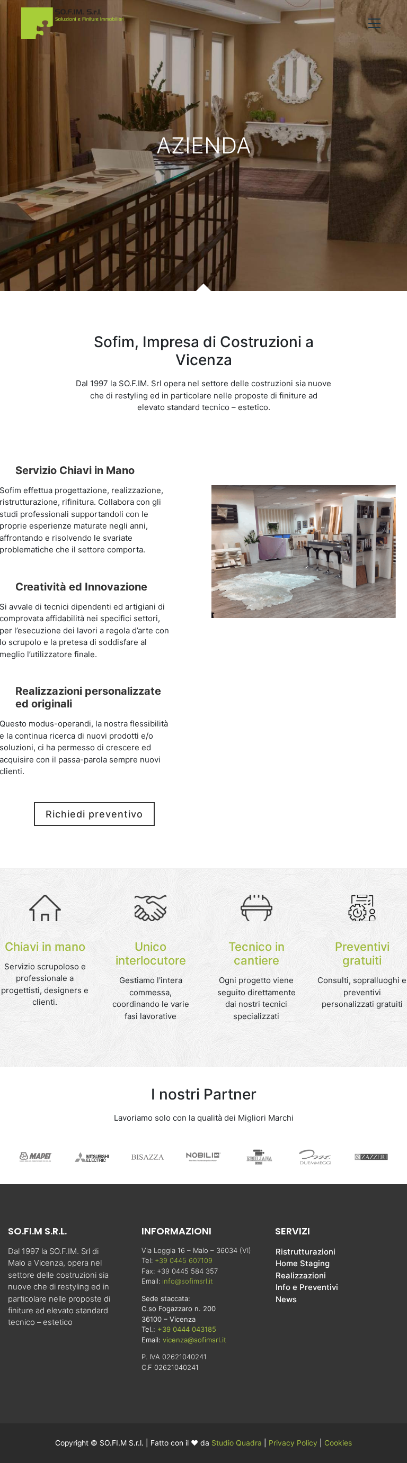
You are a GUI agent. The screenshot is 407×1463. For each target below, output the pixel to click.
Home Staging (303, 1263)
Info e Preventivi (307, 1287)
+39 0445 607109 (184, 1260)
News (286, 1299)
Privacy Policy (294, 1443)
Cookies (338, 1443)
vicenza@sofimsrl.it (194, 1339)
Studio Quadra (236, 1443)
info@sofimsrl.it (187, 1281)
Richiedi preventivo (94, 814)
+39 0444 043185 (186, 1329)
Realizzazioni (301, 1275)
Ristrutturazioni (305, 1252)
